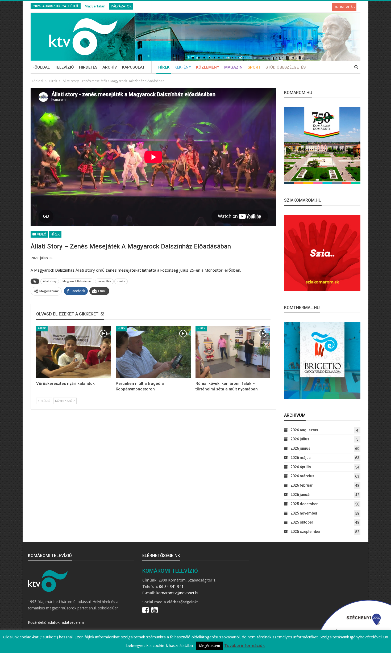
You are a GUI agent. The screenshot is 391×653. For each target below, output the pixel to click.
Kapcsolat (133, 67)
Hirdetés (88, 67)
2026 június (300, 448)
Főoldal (41, 67)
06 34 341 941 (171, 586)
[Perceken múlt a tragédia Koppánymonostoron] (153, 352)
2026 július (299, 439)
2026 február (301, 485)
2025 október (301, 522)
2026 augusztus (304, 430)
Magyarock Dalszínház (77, 281)
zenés (121, 281)
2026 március (302, 476)
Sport (254, 67)
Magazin (233, 67)
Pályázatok (121, 6)
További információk (244, 645)
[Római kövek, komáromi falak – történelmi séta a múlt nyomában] (233, 352)
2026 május (300, 458)
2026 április (300, 467)
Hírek (163, 67)
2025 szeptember (305, 531)
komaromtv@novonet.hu (177, 592)
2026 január (300, 494)
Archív (109, 67)
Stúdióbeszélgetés (285, 67)
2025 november (304, 513)
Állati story (49, 281)
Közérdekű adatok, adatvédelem (56, 622)
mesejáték (104, 281)
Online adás (344, 7)
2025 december (304, 504)
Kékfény (182, 67)
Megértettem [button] (209, 645)
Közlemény (207, 67)
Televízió (64, 67)
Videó (41, 234)
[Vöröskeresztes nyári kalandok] (73, 352)
